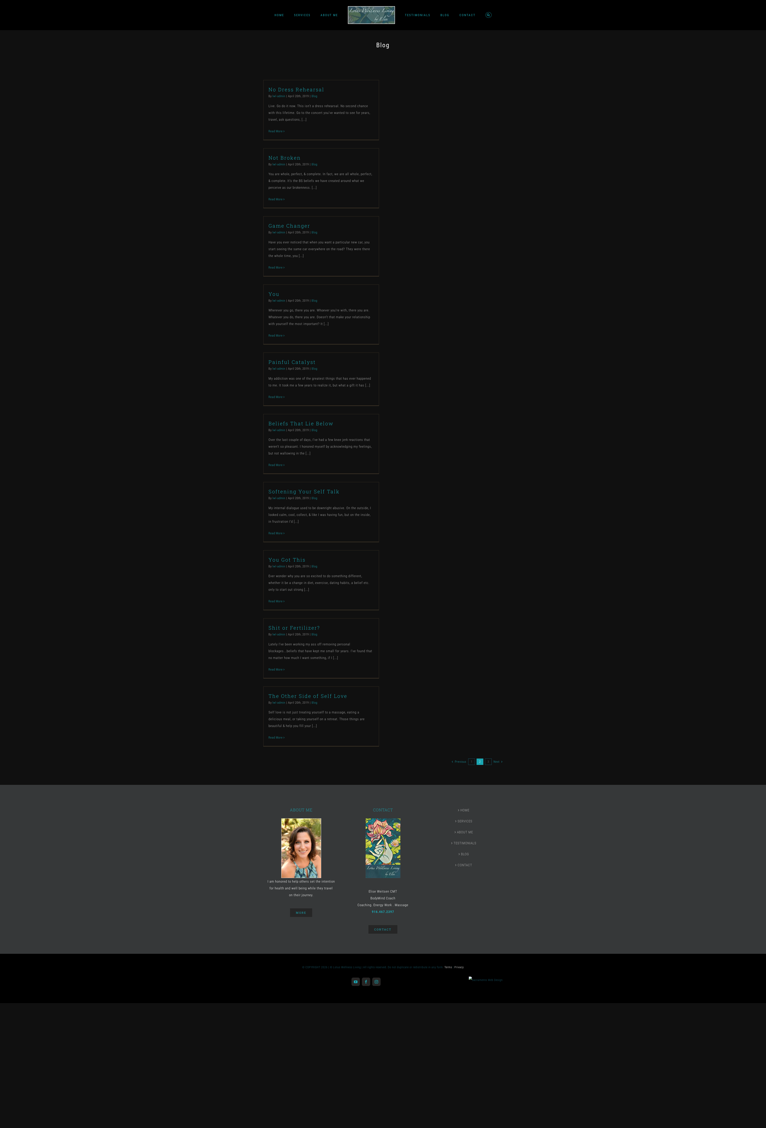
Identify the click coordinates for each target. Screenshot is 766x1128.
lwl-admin (278, 96)
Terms (448, 967)
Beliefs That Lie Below (301, 423)
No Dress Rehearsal (296, 89)
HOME (464, 810)
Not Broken (284, 157)
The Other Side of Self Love (307, 696)
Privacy (459, 967)
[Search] (474, 15)
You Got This (287, 559)
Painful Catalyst (292, 362)
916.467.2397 (383, 912)
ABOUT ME (465, 832)
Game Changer (289, 225)
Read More (275, 131)
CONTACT (465, 865)
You (273, 294)
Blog (314, 96)
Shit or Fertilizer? (294, 627)
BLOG (465, 854)
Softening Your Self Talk (304, 491)
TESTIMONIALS (465, 843)
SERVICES (465, 821)
